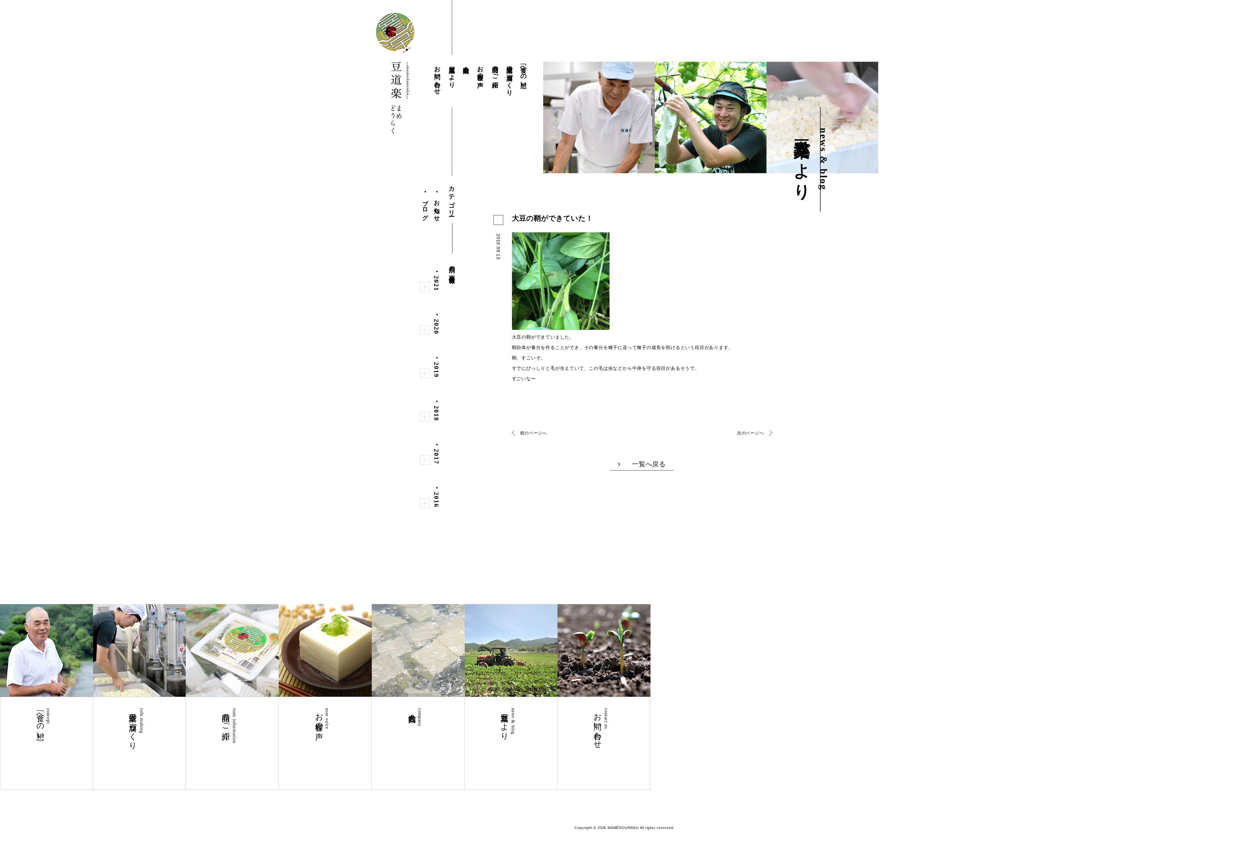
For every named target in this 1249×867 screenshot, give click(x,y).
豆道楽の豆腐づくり (509, 77)
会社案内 (466, 62)
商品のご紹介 (495, 70)
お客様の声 (480, 69)
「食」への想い (524, 73)
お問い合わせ (437, 77)
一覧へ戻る (649, 464)
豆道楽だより (452, 73)
